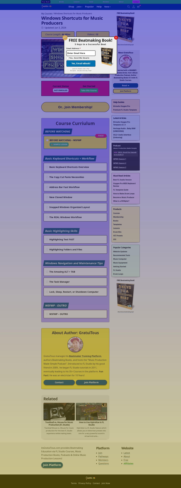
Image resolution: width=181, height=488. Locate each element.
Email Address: (73, 48)
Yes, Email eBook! (81, 63)
